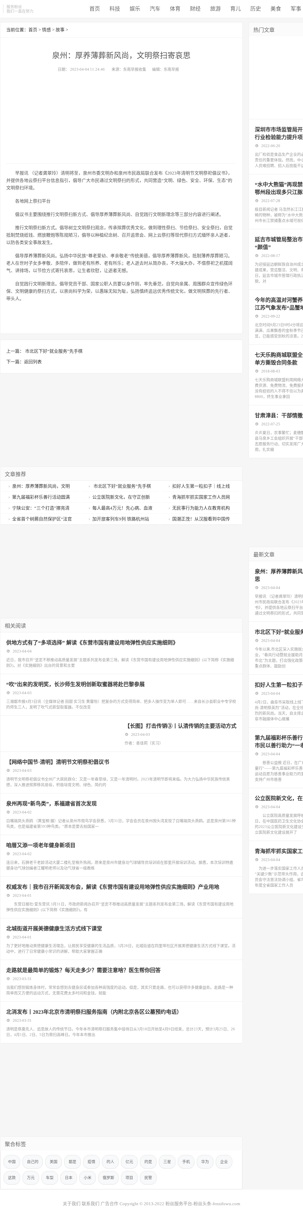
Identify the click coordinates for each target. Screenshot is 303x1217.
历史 (255, 9)
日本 (68, 1177)
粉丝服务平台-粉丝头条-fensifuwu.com (202, 1203)
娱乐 (135, 9)
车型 (50, 1177)
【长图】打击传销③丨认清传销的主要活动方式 (180, 726)
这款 (12, 1177)
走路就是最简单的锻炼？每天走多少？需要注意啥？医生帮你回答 (83, 970)
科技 (114, 9)
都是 (72, 1161)
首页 (94, 9)
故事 (60, 29)
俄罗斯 (108, 1177)
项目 (129, 1177)
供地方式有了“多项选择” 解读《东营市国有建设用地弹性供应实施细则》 (92, 643)
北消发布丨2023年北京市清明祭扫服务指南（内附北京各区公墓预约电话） (94, 1012)
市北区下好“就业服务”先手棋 (53, 351)
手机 (186, 1161)
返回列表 (33, 361)
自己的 (32, 1161)
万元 (31, 1177)
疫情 (91, 1161)
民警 (148, 1177)
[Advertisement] (121, 116)
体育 (175, 9)
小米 (87, 1177)
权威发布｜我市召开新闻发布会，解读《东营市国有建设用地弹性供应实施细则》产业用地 (112, 887)
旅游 (215, 9)
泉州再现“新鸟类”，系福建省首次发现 (51, 804)
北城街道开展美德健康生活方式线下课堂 (54, 929)
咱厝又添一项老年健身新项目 (40, 845)
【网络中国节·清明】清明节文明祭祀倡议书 (57, 762)
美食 (275, 9)
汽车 (155, 9)
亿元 (129, 1161)
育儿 (235, 9)
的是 (148, 1161)
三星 (167, 1161)
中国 (12, 1161)
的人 (110, 1161)
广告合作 (109, 1203)
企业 (224, 1161)
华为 (205, 1161)
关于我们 (71, 1203)
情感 (46, 29)
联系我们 (90, 1203)
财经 (195, 9)
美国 (53, 1161)
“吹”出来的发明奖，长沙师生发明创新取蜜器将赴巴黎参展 (75, 684)
